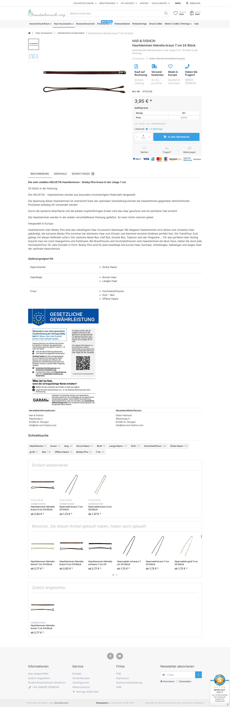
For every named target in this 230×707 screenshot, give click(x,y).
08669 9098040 (190, 81)
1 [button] (113, 575)
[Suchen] (166, 13)
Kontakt (144, 3)
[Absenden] (198, 674)
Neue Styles (107, 21)
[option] (84, 81)
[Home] (29, 33)
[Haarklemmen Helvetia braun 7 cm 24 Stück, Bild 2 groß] (33, 56)
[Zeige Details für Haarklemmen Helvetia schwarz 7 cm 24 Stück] (100, 546)
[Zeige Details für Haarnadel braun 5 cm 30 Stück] (100, 485)
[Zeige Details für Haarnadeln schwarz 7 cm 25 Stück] (129, 546)
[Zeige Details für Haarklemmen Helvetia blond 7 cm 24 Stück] (43, 546)
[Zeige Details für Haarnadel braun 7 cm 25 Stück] (71, 485)
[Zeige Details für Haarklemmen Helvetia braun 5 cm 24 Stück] (43, 485)
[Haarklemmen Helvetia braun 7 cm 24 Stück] (84, 81)
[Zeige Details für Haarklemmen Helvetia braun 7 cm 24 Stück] (43, 607)
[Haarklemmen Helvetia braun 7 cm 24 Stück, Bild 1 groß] (33, 44)
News (178, 3)
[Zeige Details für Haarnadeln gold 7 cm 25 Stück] (187, 546)
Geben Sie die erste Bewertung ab (167, 58)
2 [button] (117, 575)
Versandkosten (158, 123)
